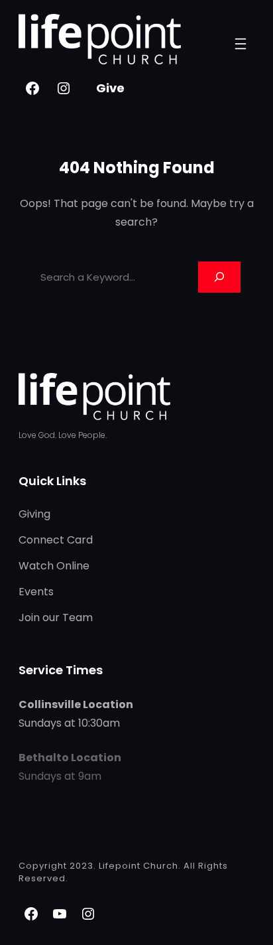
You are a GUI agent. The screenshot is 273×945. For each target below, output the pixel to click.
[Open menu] (240, 44)
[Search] (219, 277)
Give (110, 88)
